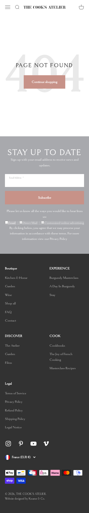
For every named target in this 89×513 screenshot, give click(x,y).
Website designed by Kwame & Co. (25, 499)
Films (8, 363)
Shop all (10, 303)
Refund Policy (14, 410)
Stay (52, 295)
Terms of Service (15, 393)
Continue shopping (44, 82)
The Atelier (12, 345)
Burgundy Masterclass (63, 278)
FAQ (8, 312)
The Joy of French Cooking (60, 357)
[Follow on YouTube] (33, 443)
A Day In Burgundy (62, 286)
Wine (8, 295)
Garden (10, 286)
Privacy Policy (58, 239)
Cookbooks (57, 345)
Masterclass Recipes (62, 368)
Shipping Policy (15, 419)
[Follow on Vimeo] (46, 443)
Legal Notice (13, 427)
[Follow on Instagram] (8, 443)
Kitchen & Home (16, 278)
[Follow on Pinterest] (21, 443)
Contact (10, 320)
